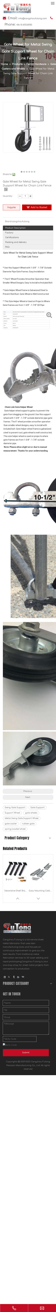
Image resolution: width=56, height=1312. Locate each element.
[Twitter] (9, 977)
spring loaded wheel (15, 829)
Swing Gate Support (15, 807)
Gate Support (37, 807)
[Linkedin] (5, 977)
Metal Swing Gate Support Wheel (21, 818)
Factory (9, 233)
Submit (25, 1053)
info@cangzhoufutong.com (32, 18)
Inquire (11, 207)
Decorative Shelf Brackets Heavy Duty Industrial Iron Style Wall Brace (15, 891)
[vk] (22, 977)
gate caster (11, 824)
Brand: (8, 221)
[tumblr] (14, 977)
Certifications (12, 237)
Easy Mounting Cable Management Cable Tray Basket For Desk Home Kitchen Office (40, 891)
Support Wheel (12, 813)
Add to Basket (39, 207)
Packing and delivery (16, 242)
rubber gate (28, 824)
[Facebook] (18, 977)
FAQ (7, 247)
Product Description (15, 228)
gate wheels (31, 813)
